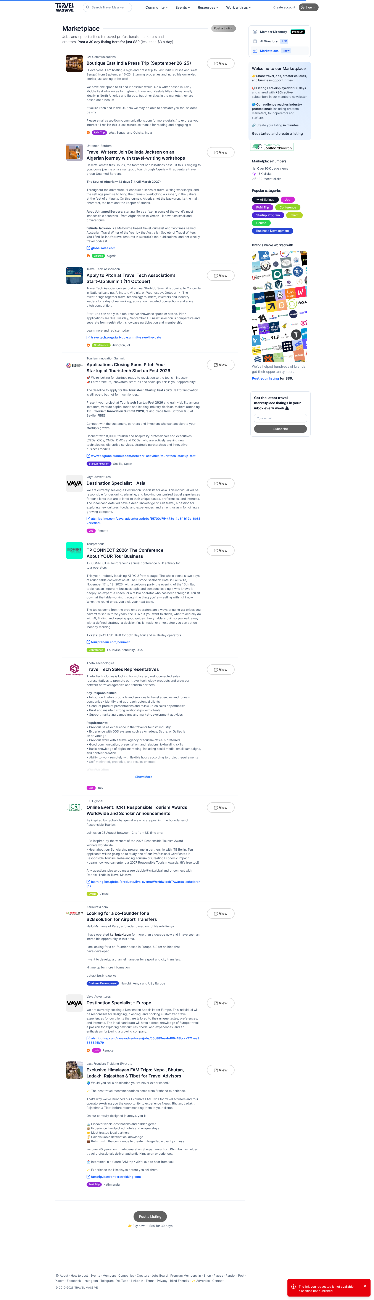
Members (109, 1275)
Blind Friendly (179, 1280)
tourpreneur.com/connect (110, 642)
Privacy (162, 1280)
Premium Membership (185, 1275)
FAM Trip (262, 207)
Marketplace (275, 51)
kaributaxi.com (120, 934)
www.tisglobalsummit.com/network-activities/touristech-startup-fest (143, 456)
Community (155, 7)
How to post (79, 1275)
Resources (206, 7)
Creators (143, 1275)
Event (294, 215)
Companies (126, 1275)
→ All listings (265, 199)
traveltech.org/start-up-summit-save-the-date (126, 337)
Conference (288, 207)
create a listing (291, 133)
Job (287, 199)
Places (218, 1275)
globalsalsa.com (103, 248)
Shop (207, 1275)
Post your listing (265, 378)
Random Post (235, 1275)
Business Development (272, 230)
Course (261, 223)
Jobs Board (160, 1275)
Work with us (237, 7)
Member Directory (281, 32)
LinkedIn (137, 1280)
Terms (150, 1280)
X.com (59, 1280)
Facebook (74, 1280)
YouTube (122, 1280)
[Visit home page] (64, 7)
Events (181, 7)
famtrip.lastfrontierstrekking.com (116, 1176)
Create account (284, 7)
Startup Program (268, 215)
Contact (218, 1280)
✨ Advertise (201, 1280)
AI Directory (273, 41)
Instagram (91, 1280)
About (64, 1275)
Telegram (107, 1280)
